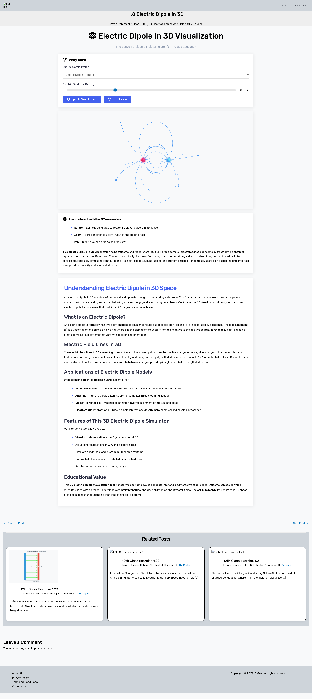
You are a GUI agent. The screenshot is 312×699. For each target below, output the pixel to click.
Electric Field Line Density (79, 84)
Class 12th (139, 24)
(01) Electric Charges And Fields (166, 24)
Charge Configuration (76, 67)
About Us (17, 673)
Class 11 (284, 5)
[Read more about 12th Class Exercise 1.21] (227, 552)
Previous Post (14, 523)
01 (188, 24)
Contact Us (19, 686)
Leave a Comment (119, 24)
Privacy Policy (20, 677)
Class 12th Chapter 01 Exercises (57, 593)
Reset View (120, 99)
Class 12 (300, 5)
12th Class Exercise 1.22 (140, 561)
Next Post (300, 523)
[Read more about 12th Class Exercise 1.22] (126, 552)
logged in (24, 648)
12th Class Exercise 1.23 (39, 589)
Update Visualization (84, 99)
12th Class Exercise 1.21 (241, 561)
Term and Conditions (25, 682)
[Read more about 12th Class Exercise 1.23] (33, 566)
